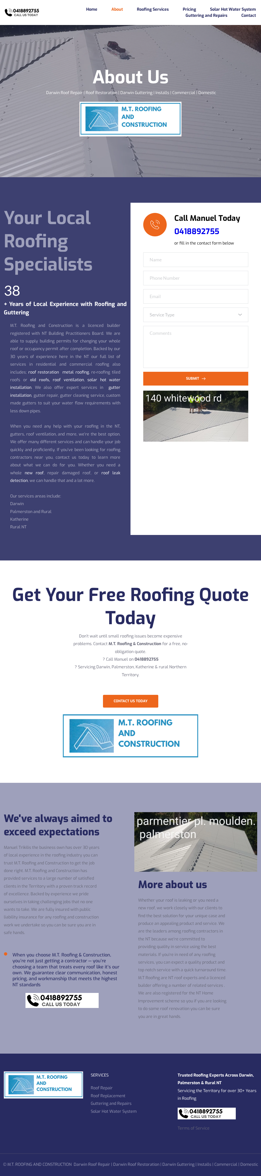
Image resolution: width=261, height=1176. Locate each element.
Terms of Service (194, 1128)
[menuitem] (92, 9)
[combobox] (195, 315)
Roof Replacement (108, 1095)
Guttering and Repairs (111, 1103)
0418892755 (196, 231)
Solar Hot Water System (114, 1111)
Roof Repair (102, 1088)
